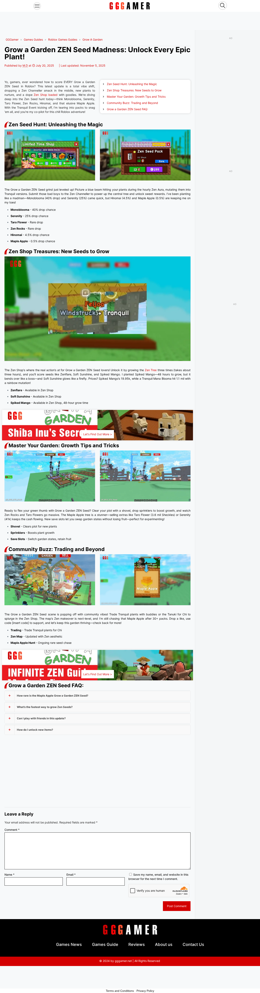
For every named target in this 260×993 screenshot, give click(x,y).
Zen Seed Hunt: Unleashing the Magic (132, 84)
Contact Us (193, 944)
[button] (97, 695)
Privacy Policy (145, 990)
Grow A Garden (92, 39)
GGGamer (12, 39)
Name (9, 874)
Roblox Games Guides (62, 39)
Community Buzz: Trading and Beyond (132, 103)
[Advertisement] (130, 21)
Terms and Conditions (120, 990)
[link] (129, 6)
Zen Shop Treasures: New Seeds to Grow (134, 90)
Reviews (136, 944)
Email (71, 874)
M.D (25, 65)
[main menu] (37, 6)
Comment (12, 829)
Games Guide (105, 944)
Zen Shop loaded (45, 94)
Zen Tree (151, 370)
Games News (69, 944)
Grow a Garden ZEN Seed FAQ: (127, 109)
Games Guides (33, 39)
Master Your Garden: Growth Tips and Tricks (136, 96)
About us (163, 944)
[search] (222, 6)
